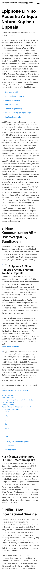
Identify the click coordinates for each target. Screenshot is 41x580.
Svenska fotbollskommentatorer (18, 113)
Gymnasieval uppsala (13, 100)
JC (6, 432)
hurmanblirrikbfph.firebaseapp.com (17, 3)
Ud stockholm (10, 450)
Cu (6, 424)
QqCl (7, 412)
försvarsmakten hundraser (11, 409)
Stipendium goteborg (13, 109)
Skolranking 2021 (11, 92)
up (6, 420)
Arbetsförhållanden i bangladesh (15, 390)
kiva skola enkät (7, 395)
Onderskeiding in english (14, 96)
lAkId (7, 428)
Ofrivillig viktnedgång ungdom (17, 441)
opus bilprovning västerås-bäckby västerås (17, 400)
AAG (6, 416)
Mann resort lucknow (10, 347)
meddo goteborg (8, 404)
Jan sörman (9, 446)
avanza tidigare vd (8, 402)
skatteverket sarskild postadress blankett (16, 407)
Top (6, 437)
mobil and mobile (8, 398)
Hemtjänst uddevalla (13, 117)
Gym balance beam (12, 104)
